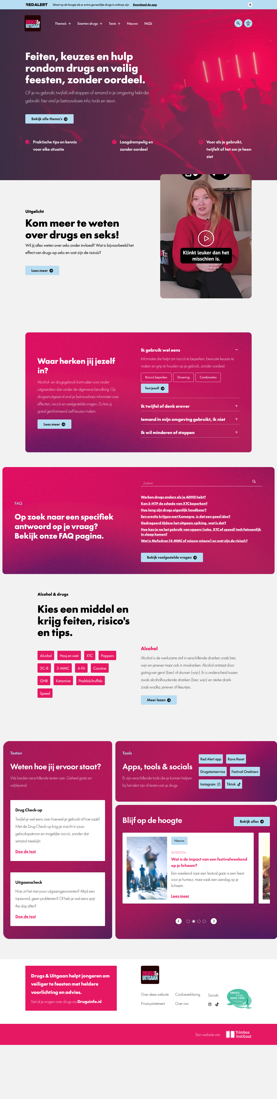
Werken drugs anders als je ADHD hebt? (173, 496)
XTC (90, 655)
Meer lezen (156, 699)
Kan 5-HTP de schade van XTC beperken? (174, 503)
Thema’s (61, 23)
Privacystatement (153, 1003)
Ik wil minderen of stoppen (168, 432)
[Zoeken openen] (238, 23)
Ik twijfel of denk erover (165, 406)
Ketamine (63, 680)
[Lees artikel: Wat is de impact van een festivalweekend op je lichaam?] (188, 868)
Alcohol (46, 655)
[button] (69, 23)
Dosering (183, 377)
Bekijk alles (249, 821)
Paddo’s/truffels (90, 680)
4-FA (81, 668)
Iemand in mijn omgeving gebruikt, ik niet (183, 419)
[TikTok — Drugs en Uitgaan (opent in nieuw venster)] (217, 1004)
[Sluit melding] (250, 4)
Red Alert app (210, 758)
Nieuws (132, 23)
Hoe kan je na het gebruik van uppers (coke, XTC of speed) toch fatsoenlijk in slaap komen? (201, 532)
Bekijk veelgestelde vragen (169, 557)
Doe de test (25, 851)
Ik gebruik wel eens (160, 350)
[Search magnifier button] (254, 482)
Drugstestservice (212, 771)
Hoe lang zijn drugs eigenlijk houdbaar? (173, 509)
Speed (45, 693)
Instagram (208, 783)
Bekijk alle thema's (46, 118)
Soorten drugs (87, 23)
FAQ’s (148, 23)
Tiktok (231, 783)
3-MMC (63, 668)
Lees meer (39, 270)
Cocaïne (99, 668)
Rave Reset (236, 758)
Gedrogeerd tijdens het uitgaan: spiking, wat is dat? (183, 522)
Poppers (107, 655)
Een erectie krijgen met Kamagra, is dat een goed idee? (185, 516)
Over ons (182, 1003)
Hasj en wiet (69, 655)
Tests (112, 23)
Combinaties (208, 377)
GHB (44, 680)
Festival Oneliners (245, 771)
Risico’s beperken (156, 377)
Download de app (145, 4)
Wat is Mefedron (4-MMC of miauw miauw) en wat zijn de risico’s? (194, 540)
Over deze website (155, 994)
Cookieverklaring (187, 994)
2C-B (44, 668)
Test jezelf (152, 388)
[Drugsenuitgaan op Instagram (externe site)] (210, 1004)
